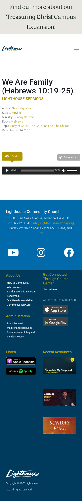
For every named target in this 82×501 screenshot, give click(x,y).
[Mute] (64, 171)
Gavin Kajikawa (21, 108)
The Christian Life (41, 126)
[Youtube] (13, 252)
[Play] (7, 171)
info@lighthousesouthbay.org (53, 223)
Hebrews (17, 121)
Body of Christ (19, 126)
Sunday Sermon (24, 117)
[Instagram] (41, 252)
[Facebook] (69, 252)
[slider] (72, 170)
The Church (61, 126)
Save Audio (70, 157)
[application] (41, 171)
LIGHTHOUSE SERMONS (23, 98)
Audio (15, 156)
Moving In (18, 113)
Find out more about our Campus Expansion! (41, 17)
